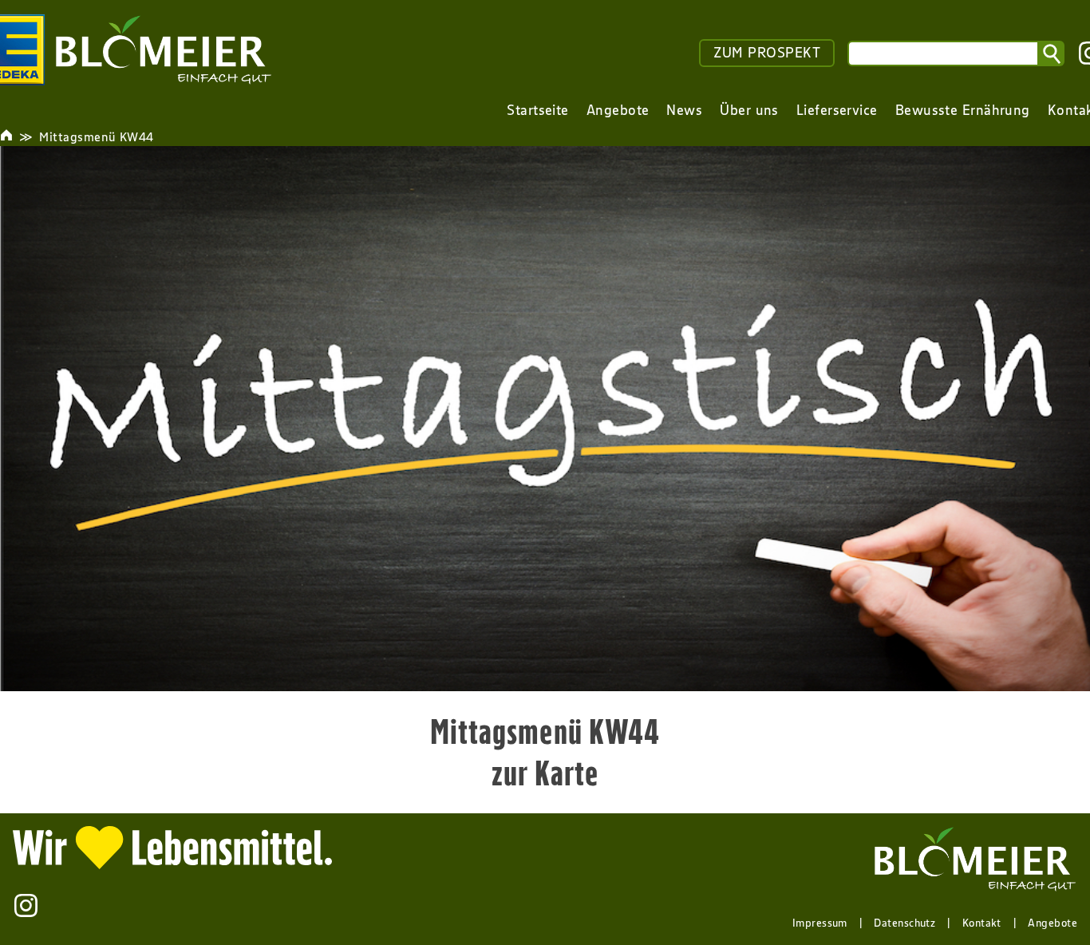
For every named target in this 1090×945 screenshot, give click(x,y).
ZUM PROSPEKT (766, 52)
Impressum (819, 922)
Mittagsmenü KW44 (96, 136)
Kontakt (981, 922)
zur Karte (545, 772)
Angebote (1052, 922)
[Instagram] (26, 905)
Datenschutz (904, 922)
